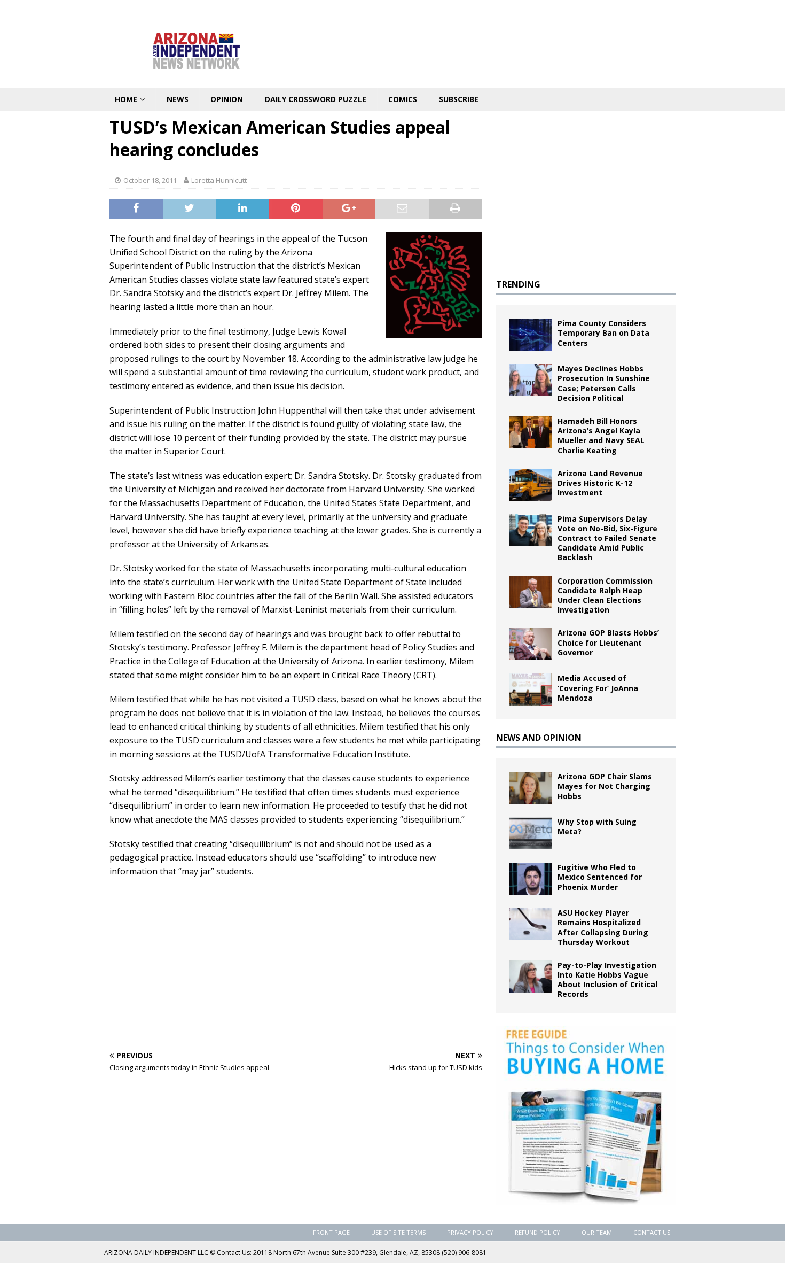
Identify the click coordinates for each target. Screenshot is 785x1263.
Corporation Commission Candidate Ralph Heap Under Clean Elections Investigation (605, 595)
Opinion (226, 99)
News (178, 99)
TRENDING (518, 284)
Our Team (597, 1232)
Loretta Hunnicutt (219, 180)
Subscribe (458, 99)
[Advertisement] (295, 964)
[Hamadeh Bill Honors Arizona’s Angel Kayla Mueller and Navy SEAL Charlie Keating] (530, 432)
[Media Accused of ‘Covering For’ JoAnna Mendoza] (530, 689)
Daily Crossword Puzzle (315, 99)
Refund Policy (537, 1232)
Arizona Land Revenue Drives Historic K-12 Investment (600, 483)
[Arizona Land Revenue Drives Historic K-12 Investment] (530, 485)
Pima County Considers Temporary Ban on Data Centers (603, 332)
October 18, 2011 (150, 180)
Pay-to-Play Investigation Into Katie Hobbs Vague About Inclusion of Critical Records (607, 979)
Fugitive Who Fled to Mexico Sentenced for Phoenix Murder (600, 877)
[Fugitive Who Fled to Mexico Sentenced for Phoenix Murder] (530, 879)
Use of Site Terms (398, 1232)
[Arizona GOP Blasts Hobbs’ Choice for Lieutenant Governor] (530, 644)
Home (126, 99)
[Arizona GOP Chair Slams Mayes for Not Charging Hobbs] (530, 788)
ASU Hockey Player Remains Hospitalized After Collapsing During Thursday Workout (603, 927)
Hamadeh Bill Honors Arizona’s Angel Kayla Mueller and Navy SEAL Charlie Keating (601, 435)
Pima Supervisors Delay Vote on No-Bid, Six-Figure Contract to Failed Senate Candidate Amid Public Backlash (607, 538)
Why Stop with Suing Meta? (597, 826)
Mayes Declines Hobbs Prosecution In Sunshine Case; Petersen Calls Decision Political (604, 383)
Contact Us (651, 1232)
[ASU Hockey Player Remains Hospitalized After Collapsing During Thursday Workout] (530, 924)
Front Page (331, 1232)
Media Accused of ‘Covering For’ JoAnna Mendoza (598, 687)
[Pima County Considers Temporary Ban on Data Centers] (530, 335)
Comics (402, 99)
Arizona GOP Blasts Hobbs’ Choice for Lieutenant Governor (608, 642)
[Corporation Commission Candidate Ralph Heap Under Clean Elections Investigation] (530, 592)
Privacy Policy (470, 1232)
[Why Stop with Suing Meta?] (530, 833)
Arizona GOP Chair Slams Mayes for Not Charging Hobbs (605, 786)
